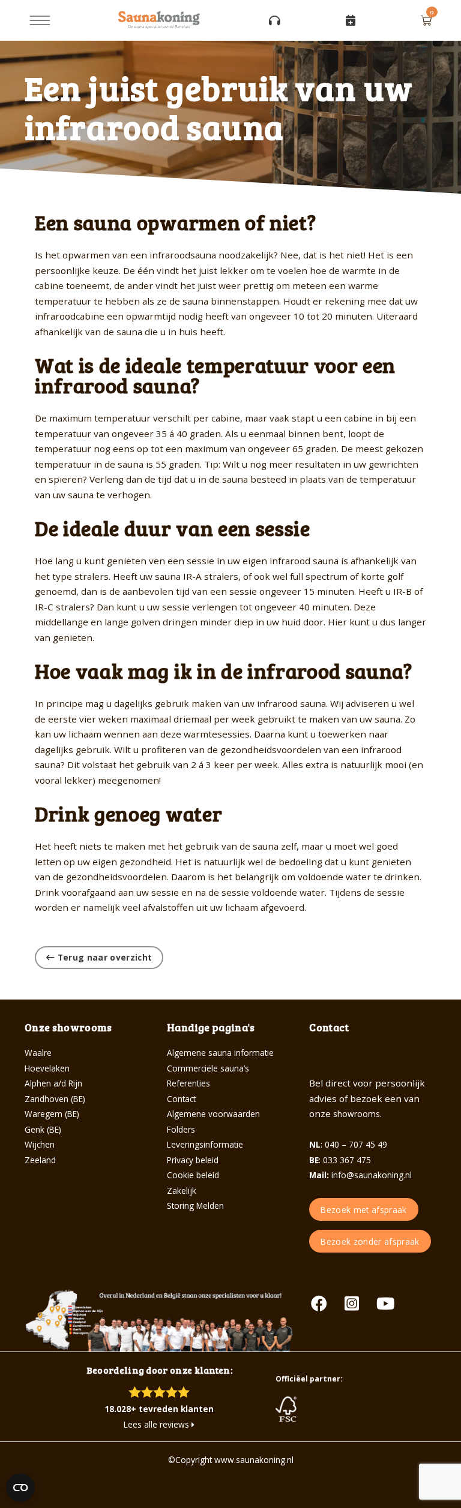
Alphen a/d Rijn (53, 1083)
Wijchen (40, 1144)
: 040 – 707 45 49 (348, 1144)
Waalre (38, 1052)
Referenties (188, 1083)
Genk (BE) (43, 1129)
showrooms (356, 1113)
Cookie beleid (193, 1175)
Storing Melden (195, 1205)
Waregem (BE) (52, 1113)
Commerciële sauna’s (208, 1068)
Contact (181, 1098)
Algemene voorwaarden (213, 1113)
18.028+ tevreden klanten (159, 1409)
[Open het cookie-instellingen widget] (20, 1487)
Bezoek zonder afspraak (370, 1241)
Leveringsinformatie (205, 1144)
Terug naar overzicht (103, 957)
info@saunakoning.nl (360, 1175)
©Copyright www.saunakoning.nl (231, 1459)
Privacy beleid (192, 1160)
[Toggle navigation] (40, 20)
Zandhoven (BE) (55, 1098)
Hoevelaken (47, 1068)
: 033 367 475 (340, 1160)
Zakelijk (181, 1190)
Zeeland (40, 1160)
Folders (181, 1129)
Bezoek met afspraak (363, 1209)
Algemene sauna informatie (220, 1052)
